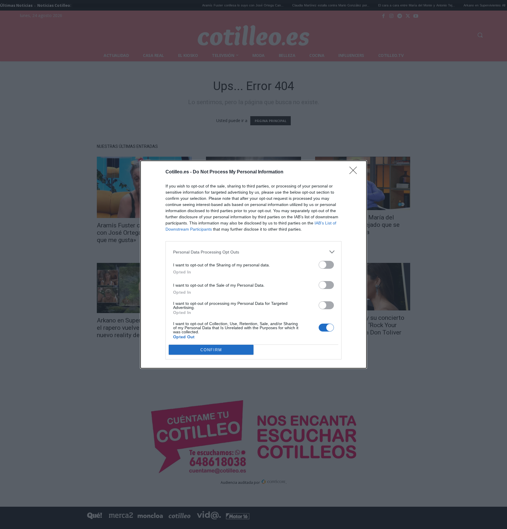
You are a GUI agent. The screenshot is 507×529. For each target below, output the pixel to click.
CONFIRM (211, 350)
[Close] (355, 172)
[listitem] (253, 252)
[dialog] (253, 264)
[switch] (326, 265)
